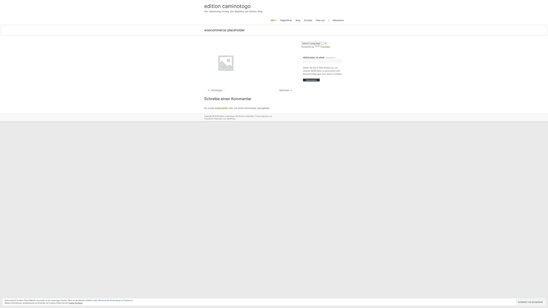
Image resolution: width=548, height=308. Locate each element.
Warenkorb (338, 20)
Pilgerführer (286, 20)
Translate (325, 46)
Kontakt (308, 20)
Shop (298, 20)
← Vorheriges (215, 90)
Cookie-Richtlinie (75, 303)
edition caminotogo (227, 6)
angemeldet (221, 108)
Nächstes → (285, 90)
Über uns (320, 20)
